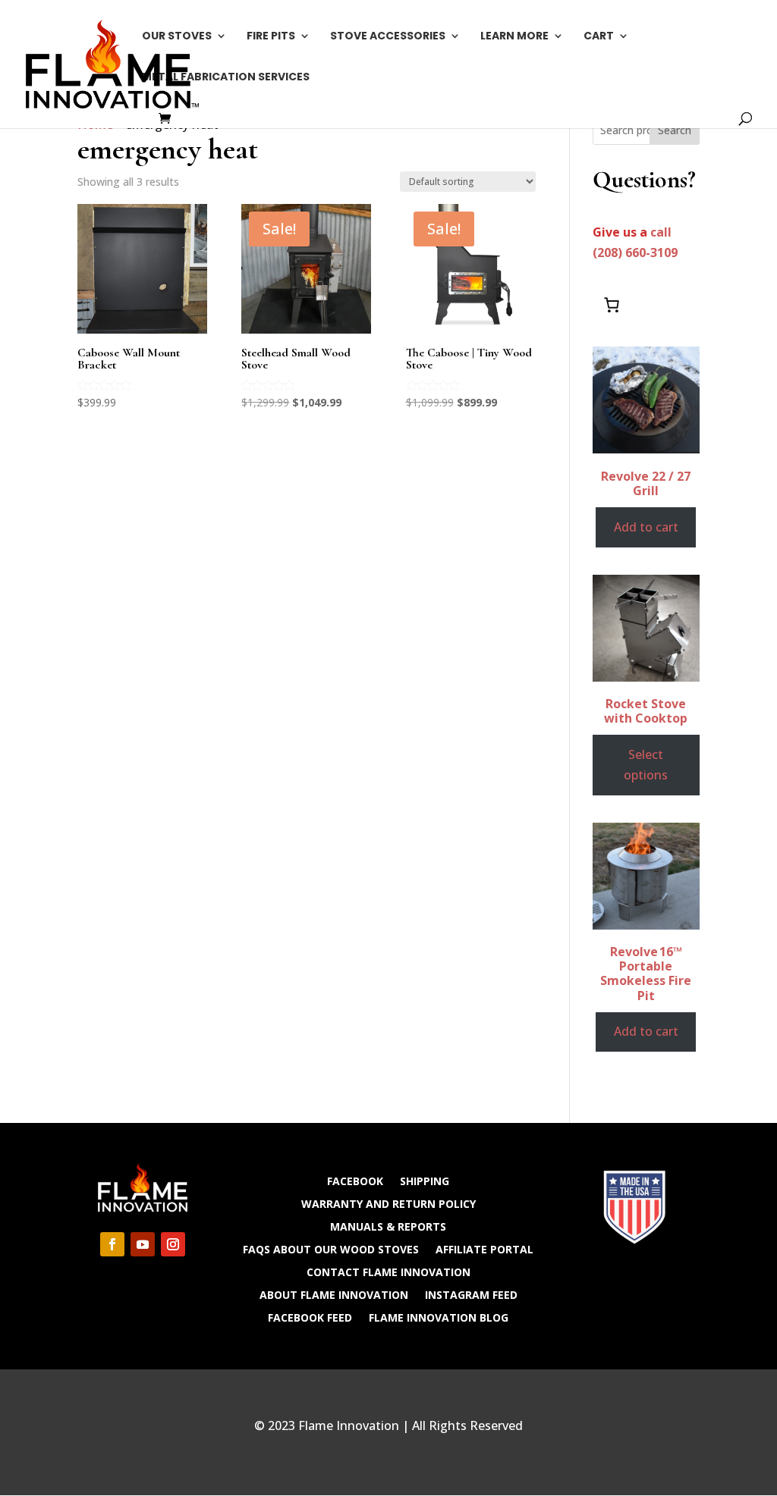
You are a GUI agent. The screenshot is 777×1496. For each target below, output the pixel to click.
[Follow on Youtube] (143, 1244)
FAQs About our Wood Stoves (331, 1248)
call (661, 232)
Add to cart (646, 527)
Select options (646, 764)
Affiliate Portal (484, 1248)
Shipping (424, 1180)
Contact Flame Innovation (388, 1271)
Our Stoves (177, 36)
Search (674, 130)
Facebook (355, 1180)
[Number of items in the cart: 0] (612, 305)
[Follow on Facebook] (112, 1244)
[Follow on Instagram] (173, 1244)
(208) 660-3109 (635, 252)
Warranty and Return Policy (388, 1202)
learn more (514, 36)
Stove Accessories (387, 36)
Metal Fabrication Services (226, 77)
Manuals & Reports (388, 1225)
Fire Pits (271, 36)
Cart (599, 36)
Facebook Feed (310, 1316)
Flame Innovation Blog (438, 1316)
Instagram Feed (471, 1293)
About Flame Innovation (334, 1293)
